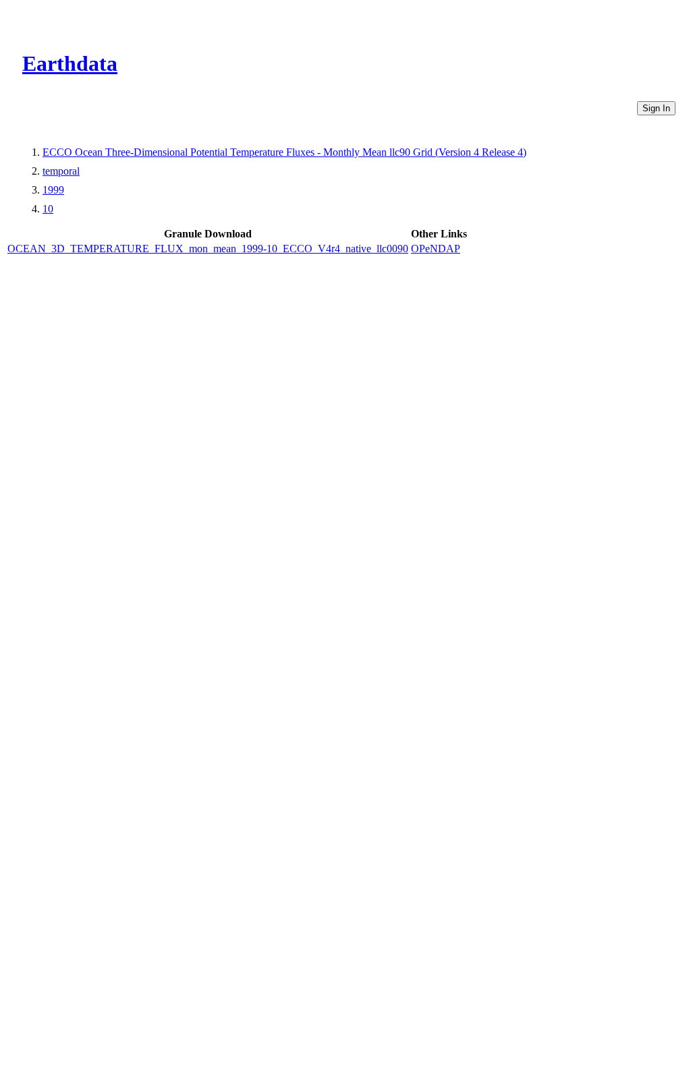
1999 (53, 190)
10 (48, 208)
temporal (61, 171)
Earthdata (69, 63)
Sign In (656, 108)
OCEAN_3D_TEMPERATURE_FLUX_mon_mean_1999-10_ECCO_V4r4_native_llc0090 (207, 248)
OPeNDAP (435, 248)
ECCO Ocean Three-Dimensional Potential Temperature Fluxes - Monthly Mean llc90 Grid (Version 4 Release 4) (284, 152)
